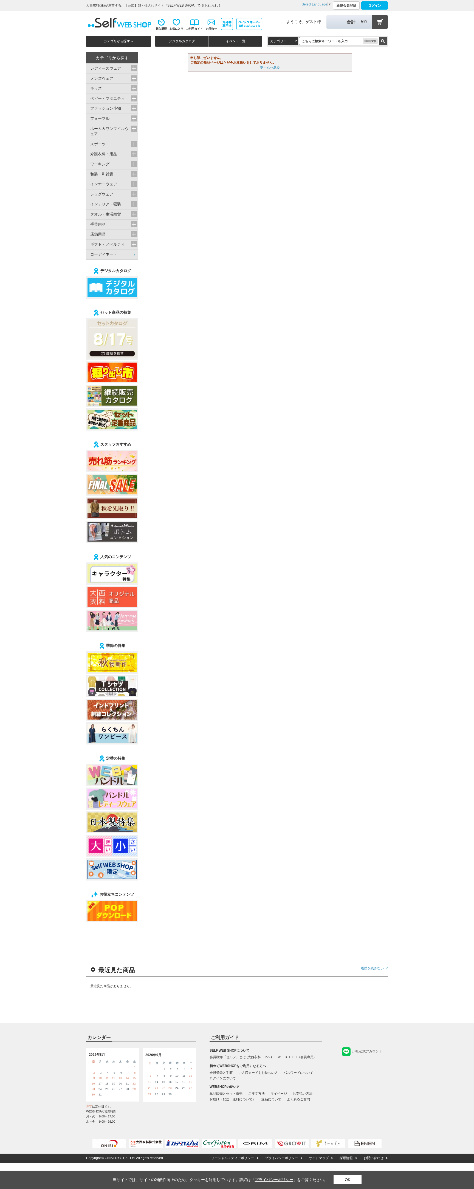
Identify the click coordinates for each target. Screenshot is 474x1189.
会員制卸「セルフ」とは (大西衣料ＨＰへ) (241, 1057)
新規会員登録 (346, 5)
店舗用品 (98, 234)
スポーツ (98, 144)
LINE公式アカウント (367, 1051)
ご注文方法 (256, 1093)
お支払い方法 (302, 1093)
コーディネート (103, 254)
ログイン (374, 5)
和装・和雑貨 (101, 174)
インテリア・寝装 (105, 204)
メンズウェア (101, 78)
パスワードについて (298, 1073)
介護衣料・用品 (103, 154)
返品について (271, 1099)
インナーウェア (103, 184)
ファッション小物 (105, 108)
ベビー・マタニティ (107, 98)
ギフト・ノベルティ (107, 244)
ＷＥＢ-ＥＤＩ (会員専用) (296, 1057)
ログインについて (223, 1078)
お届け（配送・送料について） (233, 1099)
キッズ (96, 88)
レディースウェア (105, 68)
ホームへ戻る (270, 67)
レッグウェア (101, 194)
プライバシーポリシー (281, 1158)
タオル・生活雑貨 (105, 214)
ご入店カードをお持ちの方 (258, 1073)
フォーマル (99, 118)
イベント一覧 (236, 41)
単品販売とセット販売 (226, 1093)
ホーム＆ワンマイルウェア (109, 131)
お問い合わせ (373, 1158)
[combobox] (283, 41)
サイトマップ (319, 1158)
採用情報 (346, 1158)
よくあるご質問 (298, 1099)
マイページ (278, 1093)
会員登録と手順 (221, 1073)
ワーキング (99, 164)
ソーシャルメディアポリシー (232, 1158)
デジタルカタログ (182, 41)
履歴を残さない (372, 968)
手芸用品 (98, 224)
